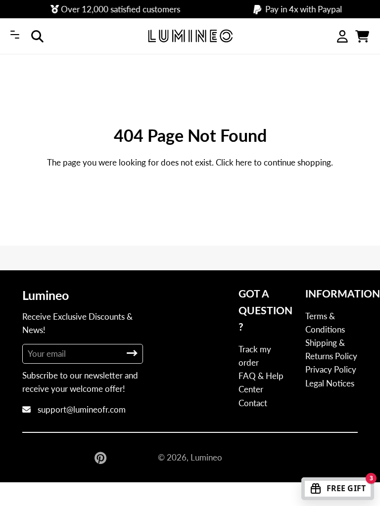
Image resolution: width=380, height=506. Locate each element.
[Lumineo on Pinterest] (101, 457)
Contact (252, 403)
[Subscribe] (132, 353)
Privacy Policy (330, 369)
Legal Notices (329, 383)
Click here (234, 162)
